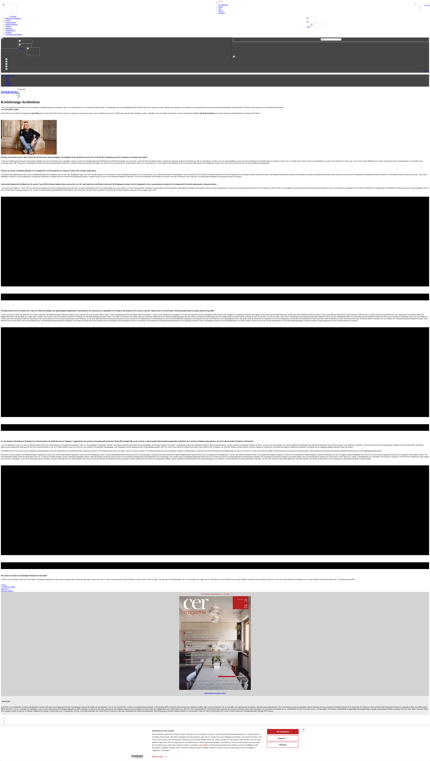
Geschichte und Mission (13, 34)
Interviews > (5, 589)
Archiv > (4, 585)
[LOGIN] (425, 3)
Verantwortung (10, 22)
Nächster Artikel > (7, 591)
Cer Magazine (223, 5)
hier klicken (204, 745)
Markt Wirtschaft (11, 24)
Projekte (8, 32)
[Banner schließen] (304, 729)
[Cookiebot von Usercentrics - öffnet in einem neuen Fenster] (137, 756)
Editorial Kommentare (13, 18)
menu (220, 3)
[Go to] (31, 55)
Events (7, 20)
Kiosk (220, 7)
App (219, 9)
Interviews (9, 28)
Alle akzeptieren (283, 732)
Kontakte (221, 13)
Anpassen (282, 738)
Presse (220, 11)
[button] (215, 288)
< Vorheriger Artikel (8, 587)
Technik (8, 26)
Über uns (13, 16)
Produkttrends (10, 30)
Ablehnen (283, 745)
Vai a (309, 27)
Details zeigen (157, 757)
